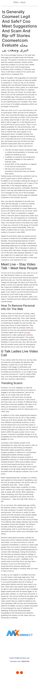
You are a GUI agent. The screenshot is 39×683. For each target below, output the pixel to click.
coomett (27, 332)
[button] (19, 6)
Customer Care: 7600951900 (19, 661)
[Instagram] (21, 672)
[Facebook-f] (17, 672)
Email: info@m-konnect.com (20, 658)
